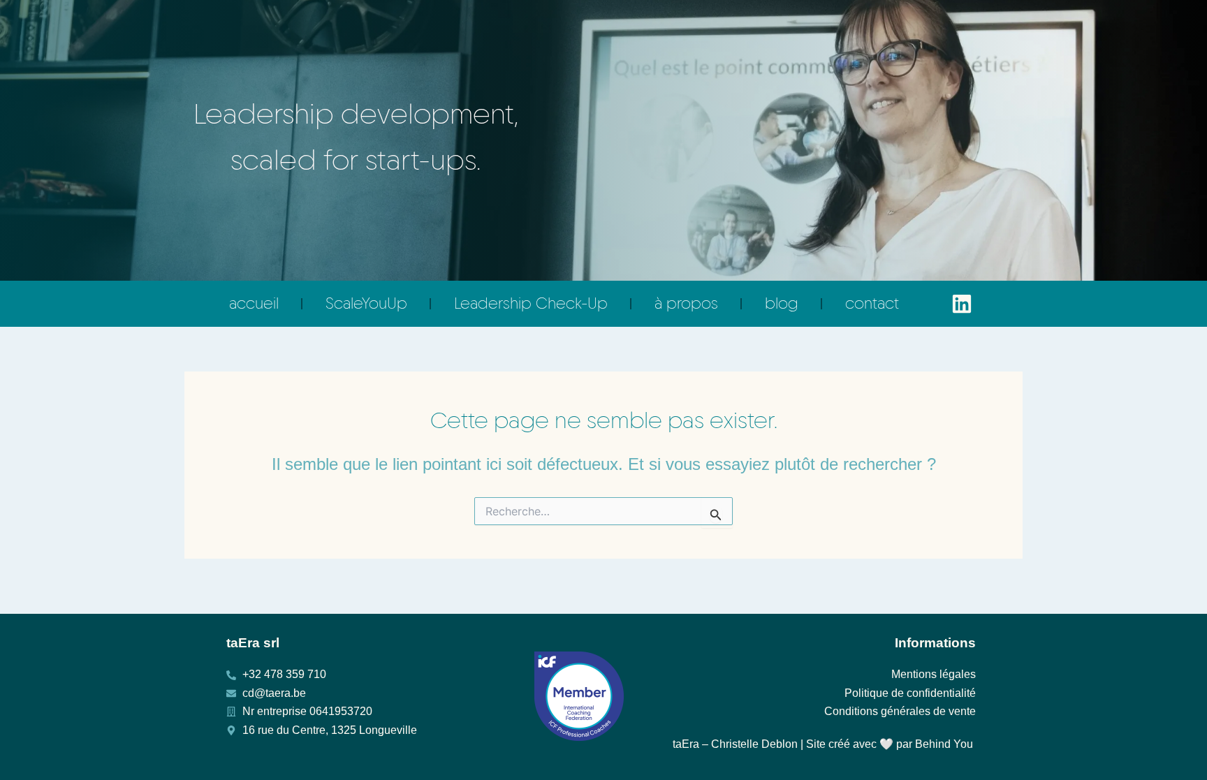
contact (872, 303)
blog (781, 303)
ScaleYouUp (366, 303)
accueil (254, 303)
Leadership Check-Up (531, 303)
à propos (686, 303)
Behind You (944, 744)
